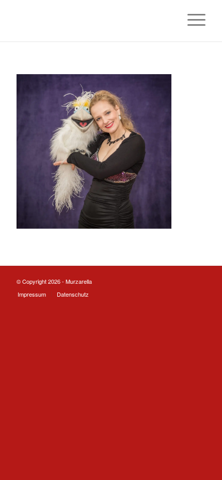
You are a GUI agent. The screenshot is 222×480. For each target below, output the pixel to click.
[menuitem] (191, 20)
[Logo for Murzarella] (92, 20)
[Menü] (191, 20)
